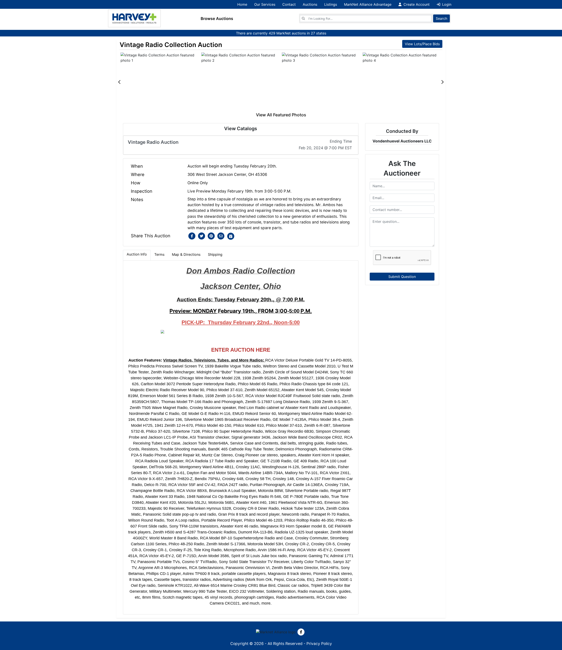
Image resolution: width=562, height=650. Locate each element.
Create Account (416, 4)
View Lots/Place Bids (422, 44)
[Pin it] (211, 236)
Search (441, 18)
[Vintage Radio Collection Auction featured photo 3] (321, 82)
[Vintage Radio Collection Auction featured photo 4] (402, 82)
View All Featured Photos (281, 114)
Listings (330, 4)
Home (242, 4)
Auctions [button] (310, 4)
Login (446, 4)
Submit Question (402, 276)
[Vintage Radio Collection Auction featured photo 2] (240, 82)
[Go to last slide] (119, 82)
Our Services (264, 4)
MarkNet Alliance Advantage (367, 4)
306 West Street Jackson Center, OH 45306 (227, 174)
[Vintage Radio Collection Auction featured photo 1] (160, 82)
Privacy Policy (319, 643)
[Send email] (220, 236)
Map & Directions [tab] (186, 254)
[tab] (137, 255)
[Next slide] (442, 82)
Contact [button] (289, 4)
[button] (191, 236)
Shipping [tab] (215, 254)
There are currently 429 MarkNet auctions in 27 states (281, 33)
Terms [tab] (159, 254)
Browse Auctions (217, 18)
